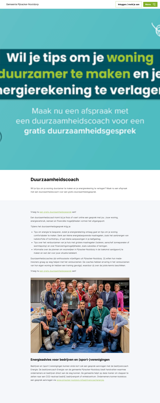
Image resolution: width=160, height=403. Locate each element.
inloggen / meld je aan (128, 4)
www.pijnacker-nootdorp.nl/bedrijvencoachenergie (80, 380)
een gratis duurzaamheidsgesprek (56, 212)
